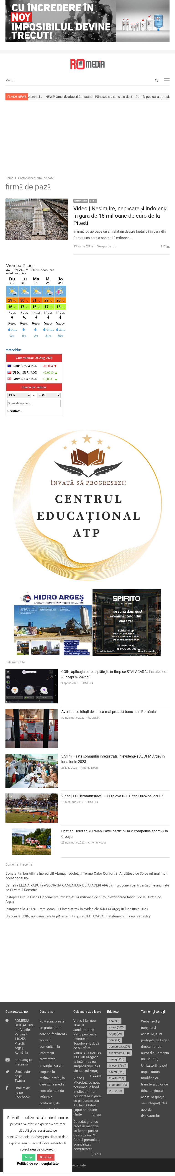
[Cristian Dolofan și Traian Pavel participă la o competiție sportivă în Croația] (31, 831)
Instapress (13, 909)
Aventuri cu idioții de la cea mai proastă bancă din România (108, 712)
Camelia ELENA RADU (22, 885)
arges (116, 1027)
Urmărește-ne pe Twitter (23, 1076)
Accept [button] (29, 1157)
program (118, 1084)
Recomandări (80, 200)
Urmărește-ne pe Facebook (23, 1092)
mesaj (116, 1059)
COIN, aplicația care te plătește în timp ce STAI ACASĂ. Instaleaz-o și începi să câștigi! (86, 916)
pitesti (116, 1072)
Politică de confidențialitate (38, 1163)
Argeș (115, 1033)
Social (93, 200)
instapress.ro (15, 897)
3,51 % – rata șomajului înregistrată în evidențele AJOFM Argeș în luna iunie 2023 (87, 909)
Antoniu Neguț (89, 767)
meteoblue (13, 350)
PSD (115, 1091)
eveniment (119, 1053)
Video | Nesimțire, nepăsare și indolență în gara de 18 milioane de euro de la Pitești (120, 215)
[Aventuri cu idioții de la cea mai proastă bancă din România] (31, 712)
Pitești (116, 1078)
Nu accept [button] (46, 1157)
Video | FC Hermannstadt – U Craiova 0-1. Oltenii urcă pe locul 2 (112, 796)
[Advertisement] (87, 137)
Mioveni (117, 1065)
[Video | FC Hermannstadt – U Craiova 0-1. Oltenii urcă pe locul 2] (31, 796)
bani (114, 1040)
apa (114, 1021)
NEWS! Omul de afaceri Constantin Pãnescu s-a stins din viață (65, 96)
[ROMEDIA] (87, 64)
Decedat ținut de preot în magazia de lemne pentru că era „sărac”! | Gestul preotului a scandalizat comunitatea (86, 1135)
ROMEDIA (87, 683)
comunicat (119, 1046)
